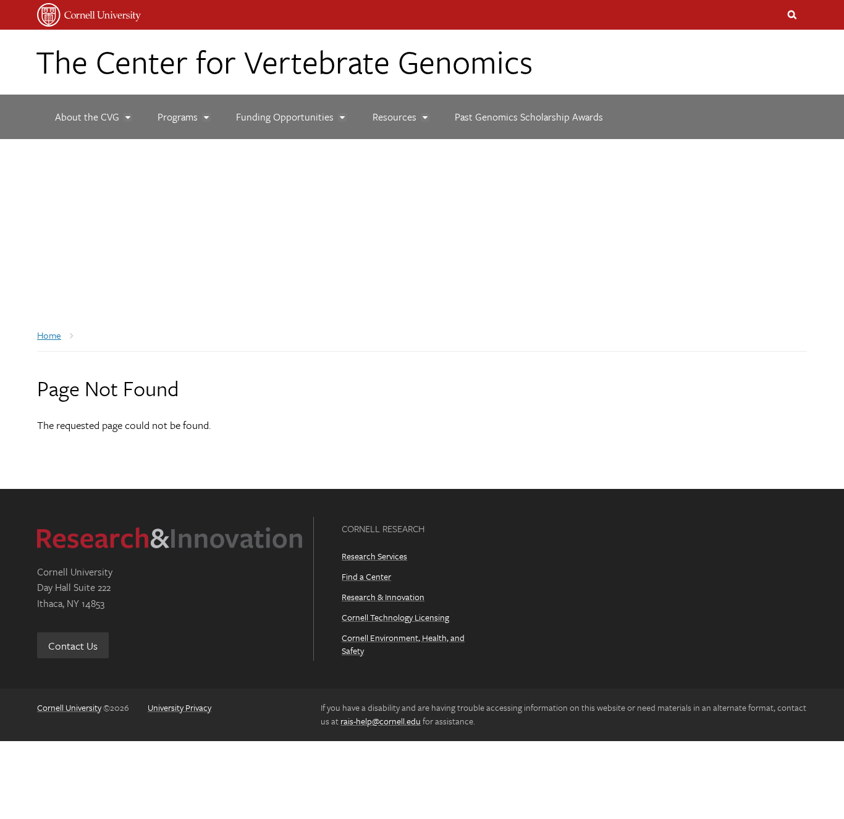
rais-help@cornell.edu (380, 721)
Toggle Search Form (792, 15)
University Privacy (179, 707)
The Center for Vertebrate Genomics (284, 61)
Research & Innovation (383, 596)
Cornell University (69, 707)
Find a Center (366, 576)
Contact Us (73, 645)
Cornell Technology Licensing (395, 617)
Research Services (374, 556)
